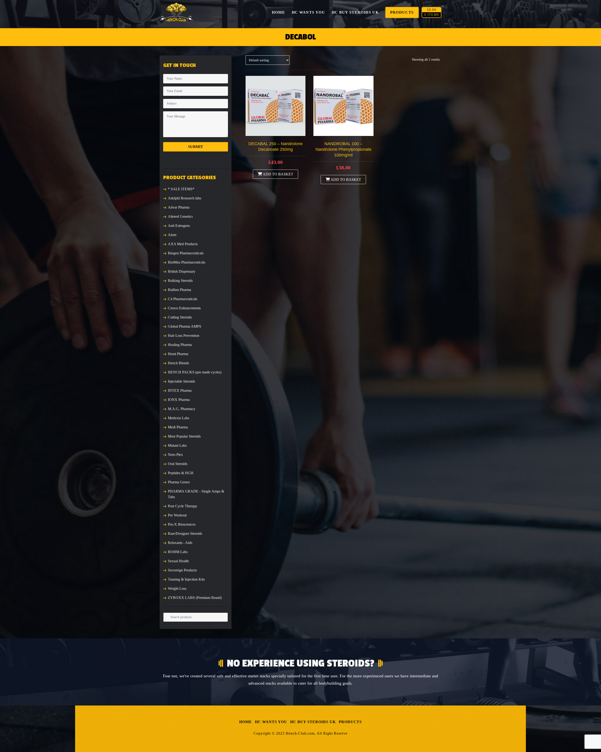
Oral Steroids (177, 464)
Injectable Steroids (181, 381)
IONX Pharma (179, 400)
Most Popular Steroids (184, 436)
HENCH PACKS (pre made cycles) (194, 372)
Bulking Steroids (180, 281)
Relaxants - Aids (180, 543)
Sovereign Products (182, 570)
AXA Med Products (183, 244)
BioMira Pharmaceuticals (186, 262)
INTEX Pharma (180, 390)
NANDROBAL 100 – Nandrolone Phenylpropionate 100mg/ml (343, 149)
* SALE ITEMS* (181, 189)
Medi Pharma (178, 427)
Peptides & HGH (180, 473)
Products (350, 722)
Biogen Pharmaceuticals (186, 253)
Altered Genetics (180, 216)
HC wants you (271, 722)
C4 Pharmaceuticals (182, 299)
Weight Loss (177, 588)
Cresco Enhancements (184, 308)
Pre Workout (177, 515)
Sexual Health (178, 561)
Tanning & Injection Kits (186, 579)
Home (245, 722)
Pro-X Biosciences (182, 524)
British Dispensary (181, 271)
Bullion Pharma (179, 290)
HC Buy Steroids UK (313, 722)
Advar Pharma (178, 207)
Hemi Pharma (178, 354)
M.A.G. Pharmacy (181, 409)
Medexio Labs (178, 418)
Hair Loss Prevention (183, 335)
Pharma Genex (179, 482)
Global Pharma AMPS (184, 326)
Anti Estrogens (179, 226)
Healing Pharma (180, 345)
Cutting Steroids (180, 317)
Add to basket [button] (277, 174)
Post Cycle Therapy (182, 506)
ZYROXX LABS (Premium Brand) (195, 598)
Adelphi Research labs (184, 198)
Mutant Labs (177, 445)
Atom (172, 235)
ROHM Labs (178, 552)
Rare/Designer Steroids (185, 533)
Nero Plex (175, 455)
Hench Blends (178, 363)
